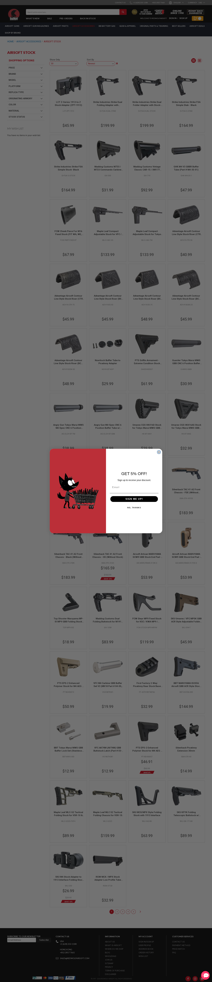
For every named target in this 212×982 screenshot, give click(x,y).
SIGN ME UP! (134, 499)
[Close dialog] (159, 452)
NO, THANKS (134, 508)
